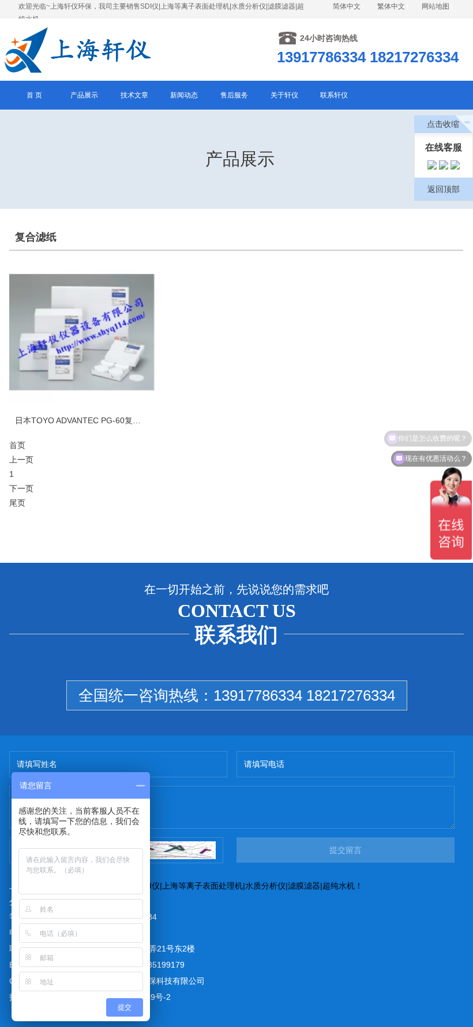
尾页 (17, 502)
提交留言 (345, 850)
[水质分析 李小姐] (443, 167)
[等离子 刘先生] (432, 167)
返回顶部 (443, 189)
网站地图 (435, 6)
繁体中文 (391, 6)
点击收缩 (443, 124)
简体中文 (347, 6)
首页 (17, 445)
